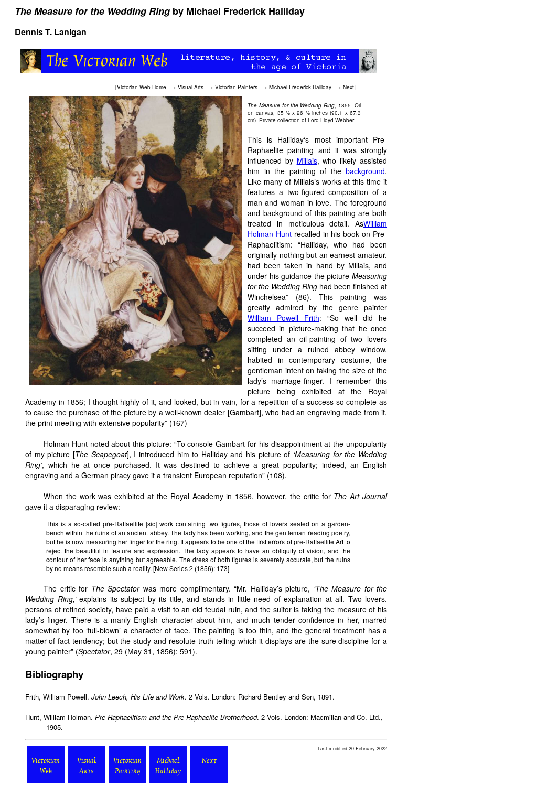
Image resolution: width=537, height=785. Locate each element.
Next (348, 87)
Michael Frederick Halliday (300, 87)
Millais (307, 160)
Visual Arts (190, 87)
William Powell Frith (283, 318)
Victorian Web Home (141, 87)
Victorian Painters (236, 87)
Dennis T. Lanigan (51, 32)
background (365, 171)
